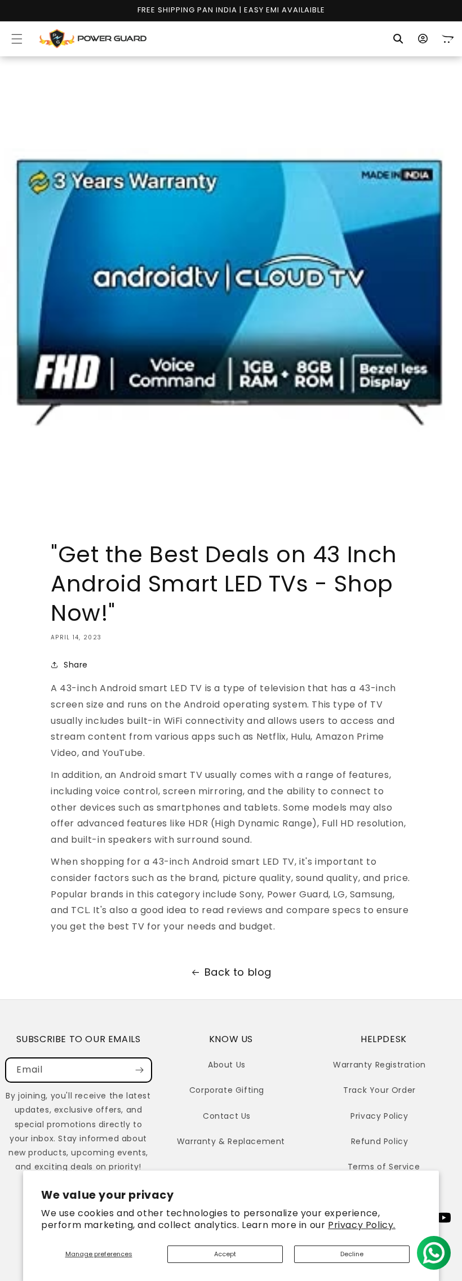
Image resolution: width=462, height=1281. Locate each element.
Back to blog (238, 972)
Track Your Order (379, 1090)
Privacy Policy (379, 1116)
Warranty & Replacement (231, 1141)
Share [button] (76, 664)
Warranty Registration (379, 1064)
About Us (227, 1064)
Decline (351, 1253)
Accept (225, 1253)
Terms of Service (384, 1166)
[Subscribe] (139, 1070)
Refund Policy (379, 1141)
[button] (17, 38)
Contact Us (227, 1116)
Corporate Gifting (226, 1090)
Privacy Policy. (362, 1224)
